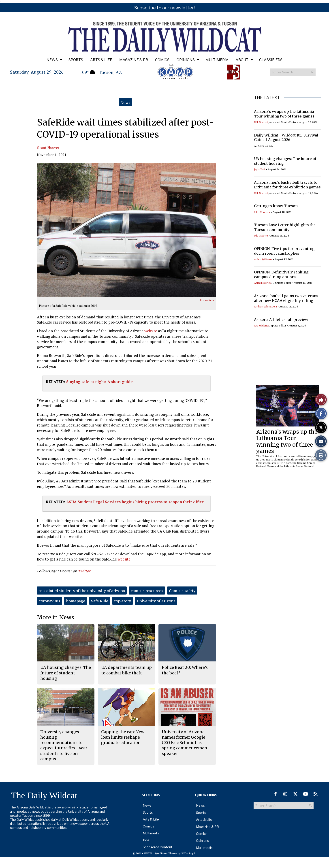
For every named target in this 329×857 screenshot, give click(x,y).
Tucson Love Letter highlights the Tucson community (285, 227)
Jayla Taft (259, 169)
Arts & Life (101, 60)
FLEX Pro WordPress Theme (160, 853)
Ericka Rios (207, 300)
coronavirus (49, 600)
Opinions (186, 60)
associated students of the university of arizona (82, 590)
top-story (122, 600)
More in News (55, 617)
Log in (192, 853)
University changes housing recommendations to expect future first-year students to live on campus (63, 745)
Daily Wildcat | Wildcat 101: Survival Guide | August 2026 (286, 137)
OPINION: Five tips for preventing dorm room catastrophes (284, 251)
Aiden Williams (263, 259)
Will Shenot (261, 122)
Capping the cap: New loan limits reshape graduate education (122, 737)
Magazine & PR (133, 60)
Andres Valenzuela (265, 306)
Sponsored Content (157, 847)
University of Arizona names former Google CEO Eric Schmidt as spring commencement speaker (185, 742)
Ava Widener (261, 325)
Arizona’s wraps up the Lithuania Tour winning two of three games (284, 113)
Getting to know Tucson (276, 206)
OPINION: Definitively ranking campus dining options (281, 274)
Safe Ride (99, 600)
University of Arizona (156, 600)
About (242, 60)
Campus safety (182, 590)
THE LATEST (267, 97)
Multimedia (217, 60)
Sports (75, 60)
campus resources (147, 590)
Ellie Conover (262, 212)
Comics (162, 60)
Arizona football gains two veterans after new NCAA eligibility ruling (286, 298)
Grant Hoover (48, 147)
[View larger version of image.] (126, 230)
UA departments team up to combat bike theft (126, 670)
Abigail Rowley (262, 282)
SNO (184, 853)
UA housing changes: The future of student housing (65, 673)
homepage (75, 600)
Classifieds (270, 60)
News (52, 60)
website (150, 330)
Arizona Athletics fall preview (281, 319)
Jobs (146, 840)
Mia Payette (261, 235)
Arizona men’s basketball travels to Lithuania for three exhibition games (287, 184)
